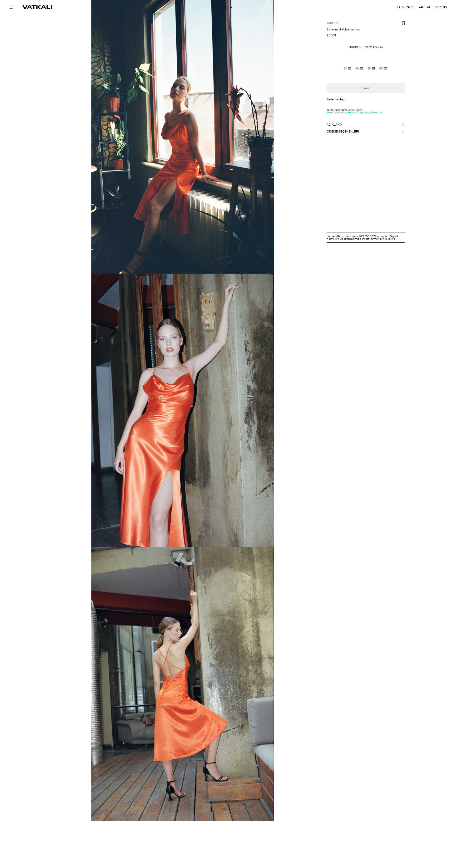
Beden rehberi (336, 99)
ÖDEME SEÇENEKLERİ (343, 131)
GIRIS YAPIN (406, 7)
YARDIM (424, 7)
